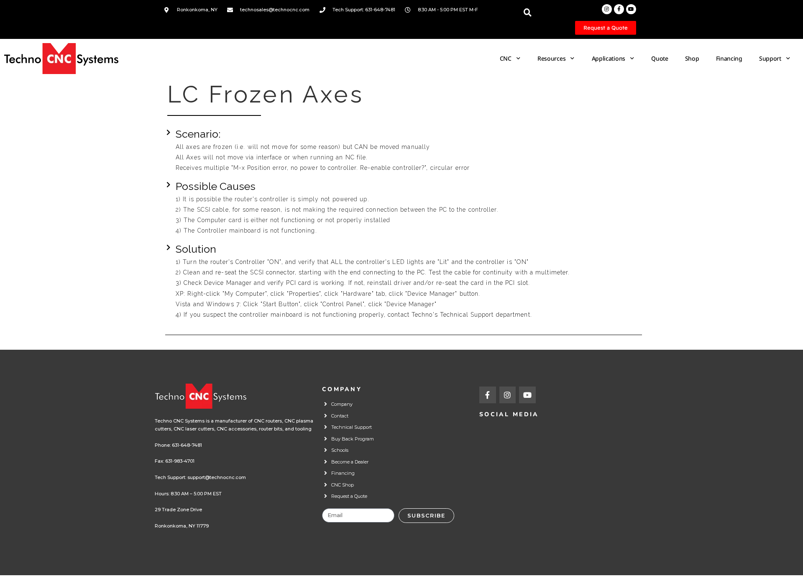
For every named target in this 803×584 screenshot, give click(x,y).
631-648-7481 (187, 445)
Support (770, 58)
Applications (608, 58)
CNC (505, 58)
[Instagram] (607, 9)
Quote (659, 58)
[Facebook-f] (619, 9)
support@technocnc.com (216, 477)
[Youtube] (631, 9)
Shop (692, 58)
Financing (729, 58)
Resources (551, 58)
